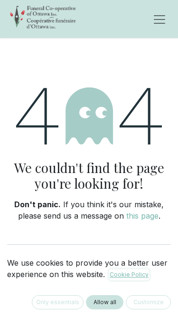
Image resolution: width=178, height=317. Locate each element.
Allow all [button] (105, 302)
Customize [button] (148, 302)
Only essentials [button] (57, 302)
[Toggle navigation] (159, 19)
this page (142, 216)
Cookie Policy (129, 274)
